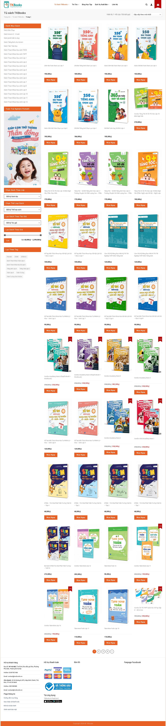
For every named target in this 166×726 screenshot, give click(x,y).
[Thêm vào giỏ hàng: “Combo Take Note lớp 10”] (62, 599)
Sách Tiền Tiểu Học (10, 46)
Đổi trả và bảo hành (10, 706)
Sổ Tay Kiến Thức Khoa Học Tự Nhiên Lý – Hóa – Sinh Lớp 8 (57, 442)
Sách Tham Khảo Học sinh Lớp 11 (16, 98)
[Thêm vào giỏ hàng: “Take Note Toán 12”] (122, 537)
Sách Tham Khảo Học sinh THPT (15, 54)
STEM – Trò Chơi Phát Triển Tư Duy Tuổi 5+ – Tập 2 (117, 504)
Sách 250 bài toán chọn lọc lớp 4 (145, 65)
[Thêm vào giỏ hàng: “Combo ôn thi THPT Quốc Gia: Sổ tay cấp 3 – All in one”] (152, 591)
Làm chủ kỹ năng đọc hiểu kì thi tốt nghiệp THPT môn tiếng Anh (146, 255)
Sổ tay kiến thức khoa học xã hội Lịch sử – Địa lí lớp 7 (88, 255)
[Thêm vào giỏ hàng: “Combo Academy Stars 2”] (122, 411)
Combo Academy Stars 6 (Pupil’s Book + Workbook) (57, 377)
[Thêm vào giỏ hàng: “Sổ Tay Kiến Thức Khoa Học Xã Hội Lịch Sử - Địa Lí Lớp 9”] (62, 225)
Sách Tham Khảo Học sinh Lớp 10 (16, 94)
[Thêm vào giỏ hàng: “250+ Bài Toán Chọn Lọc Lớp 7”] (62, 37)
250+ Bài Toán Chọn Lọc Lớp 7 (54, 65)
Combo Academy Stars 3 (112, 376)
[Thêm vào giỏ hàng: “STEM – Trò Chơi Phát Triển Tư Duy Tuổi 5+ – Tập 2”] (122, 475)
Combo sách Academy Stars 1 (144, 438)
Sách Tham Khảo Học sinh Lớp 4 (15, 70)
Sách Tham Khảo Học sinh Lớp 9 (15, 90)
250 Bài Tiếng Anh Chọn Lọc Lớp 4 (85, 128)
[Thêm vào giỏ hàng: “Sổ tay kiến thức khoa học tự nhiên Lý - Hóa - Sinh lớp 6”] (62, 288)
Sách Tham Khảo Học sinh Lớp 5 (15, 74)
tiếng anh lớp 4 (12, 268)
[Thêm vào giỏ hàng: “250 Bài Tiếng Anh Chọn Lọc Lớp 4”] (92, 100)
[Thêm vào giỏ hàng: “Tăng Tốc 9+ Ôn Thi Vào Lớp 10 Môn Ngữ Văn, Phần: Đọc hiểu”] (62, 163)
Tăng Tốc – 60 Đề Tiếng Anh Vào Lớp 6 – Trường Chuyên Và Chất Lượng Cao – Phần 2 (88, 192)
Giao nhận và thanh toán (11, 702)
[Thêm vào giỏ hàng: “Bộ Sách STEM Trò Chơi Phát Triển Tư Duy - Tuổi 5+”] (62, 537)
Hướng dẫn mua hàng (11, 698)
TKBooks (89, 724)
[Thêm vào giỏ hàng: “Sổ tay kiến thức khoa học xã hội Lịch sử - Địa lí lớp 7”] (92, 225)
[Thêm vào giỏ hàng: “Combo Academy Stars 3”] (122, 349)
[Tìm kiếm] (146, 4)
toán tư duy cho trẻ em (14, 276)
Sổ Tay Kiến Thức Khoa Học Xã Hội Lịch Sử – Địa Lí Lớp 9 (58, 255)
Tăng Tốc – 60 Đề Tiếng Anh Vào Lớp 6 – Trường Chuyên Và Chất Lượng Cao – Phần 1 (118, 192)
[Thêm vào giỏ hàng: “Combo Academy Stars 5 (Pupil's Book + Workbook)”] (92, 349)
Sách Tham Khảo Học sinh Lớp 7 (15, 82)
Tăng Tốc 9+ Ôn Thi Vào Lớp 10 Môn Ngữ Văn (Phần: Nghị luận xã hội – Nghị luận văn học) (147, 192)
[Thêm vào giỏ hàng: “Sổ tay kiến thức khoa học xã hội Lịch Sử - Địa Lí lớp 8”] (152, 288)
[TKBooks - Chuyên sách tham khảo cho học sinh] (13, 4)
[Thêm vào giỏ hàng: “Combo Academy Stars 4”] (152, 350)
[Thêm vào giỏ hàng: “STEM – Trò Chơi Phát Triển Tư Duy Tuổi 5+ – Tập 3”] (92, 475)
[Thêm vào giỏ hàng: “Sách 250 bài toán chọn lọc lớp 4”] (152, 37)
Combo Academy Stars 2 (112, 438)
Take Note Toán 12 (110, 566)
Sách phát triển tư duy (12, 38)
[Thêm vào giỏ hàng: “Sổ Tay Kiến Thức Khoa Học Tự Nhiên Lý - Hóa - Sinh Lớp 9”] (92, 412)
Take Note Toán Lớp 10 (111, 628)
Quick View (56, 37)
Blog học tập (87, 5)
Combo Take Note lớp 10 (52, 625)
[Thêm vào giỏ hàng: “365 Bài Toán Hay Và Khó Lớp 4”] (122, 100)
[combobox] (22, 196)
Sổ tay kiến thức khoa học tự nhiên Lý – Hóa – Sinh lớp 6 (57, 317)
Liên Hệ (115, 5)
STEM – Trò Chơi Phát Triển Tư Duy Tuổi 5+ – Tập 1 (147, 504)
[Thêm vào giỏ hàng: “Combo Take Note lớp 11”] (152, 537)
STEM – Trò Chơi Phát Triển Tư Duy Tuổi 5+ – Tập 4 (57, 504)
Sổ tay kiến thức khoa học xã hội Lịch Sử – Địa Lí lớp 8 (148, 317)
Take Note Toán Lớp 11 (81, 628)
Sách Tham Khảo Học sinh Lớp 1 (15, 58)
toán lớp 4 (10, 272)
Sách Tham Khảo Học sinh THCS (15, 50)
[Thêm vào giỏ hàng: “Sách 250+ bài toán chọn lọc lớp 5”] (122, 37)
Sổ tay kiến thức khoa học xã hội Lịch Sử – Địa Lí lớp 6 (118, 317)
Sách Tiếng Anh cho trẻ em (13, 42)
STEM (16, 257)
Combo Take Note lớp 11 (142, 566)
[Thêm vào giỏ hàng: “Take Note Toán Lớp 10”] (122, 600)
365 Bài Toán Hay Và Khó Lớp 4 (114, 128)
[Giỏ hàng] (158, 4)
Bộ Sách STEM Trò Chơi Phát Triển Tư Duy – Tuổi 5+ (57, 567)
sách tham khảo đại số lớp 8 (16, 265)
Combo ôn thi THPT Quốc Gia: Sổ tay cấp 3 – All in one (147, 609)
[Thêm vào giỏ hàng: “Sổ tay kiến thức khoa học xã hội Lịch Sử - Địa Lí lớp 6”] (122, 288)
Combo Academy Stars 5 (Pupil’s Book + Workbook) (87, 376)
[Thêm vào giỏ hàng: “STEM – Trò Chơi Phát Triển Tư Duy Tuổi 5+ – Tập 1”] (152, 475)
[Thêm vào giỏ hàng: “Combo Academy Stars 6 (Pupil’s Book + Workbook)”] (62, 349)
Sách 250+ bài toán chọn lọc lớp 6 (55, 128)
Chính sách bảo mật (10, 709)
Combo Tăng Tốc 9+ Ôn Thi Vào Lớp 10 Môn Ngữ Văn (146, 115)
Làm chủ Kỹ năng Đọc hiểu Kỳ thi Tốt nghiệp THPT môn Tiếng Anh (116, 255)
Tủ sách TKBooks (61, 5)
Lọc (7, 240)
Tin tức (75, 5)
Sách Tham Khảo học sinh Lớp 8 (15, 86)
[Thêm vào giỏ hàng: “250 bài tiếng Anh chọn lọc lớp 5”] (92, 37)
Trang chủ (7, 17)
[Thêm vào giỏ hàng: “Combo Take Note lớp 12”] (92, 537)
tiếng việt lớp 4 (24, 268)
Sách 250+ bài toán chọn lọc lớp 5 (115, 65)
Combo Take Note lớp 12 (82, 566)
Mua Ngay (51, 80)
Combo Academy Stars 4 (142, 378)
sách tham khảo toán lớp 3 (16, 261)
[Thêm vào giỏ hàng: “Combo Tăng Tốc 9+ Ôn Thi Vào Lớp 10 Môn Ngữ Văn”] (152, 94)
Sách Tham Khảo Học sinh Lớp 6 (15, 78)
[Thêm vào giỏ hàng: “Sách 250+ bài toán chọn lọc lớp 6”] (62, 100)
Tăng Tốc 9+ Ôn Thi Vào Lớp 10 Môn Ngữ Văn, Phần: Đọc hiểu (57, 192)
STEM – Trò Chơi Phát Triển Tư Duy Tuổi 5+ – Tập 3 (87, 504)
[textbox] (21, 196)
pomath (9, 257)
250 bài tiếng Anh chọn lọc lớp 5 (85, 65)
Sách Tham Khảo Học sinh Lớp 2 (15, 62)
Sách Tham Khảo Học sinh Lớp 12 (16, 102)
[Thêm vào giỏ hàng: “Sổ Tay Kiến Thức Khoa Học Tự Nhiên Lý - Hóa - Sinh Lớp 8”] (62, 412)
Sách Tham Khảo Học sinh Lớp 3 (15, 66)
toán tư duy (20, 272)
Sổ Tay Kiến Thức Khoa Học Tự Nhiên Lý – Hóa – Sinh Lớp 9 (87, 442)
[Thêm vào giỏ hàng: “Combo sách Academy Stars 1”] (152, 411)
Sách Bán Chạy (9, 30)
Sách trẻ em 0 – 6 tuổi (11, 34)
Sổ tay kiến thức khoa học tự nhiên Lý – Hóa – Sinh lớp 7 (87, 317)
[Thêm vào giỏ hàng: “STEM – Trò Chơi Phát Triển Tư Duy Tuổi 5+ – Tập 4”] (62, 475)
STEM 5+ (24, 257)
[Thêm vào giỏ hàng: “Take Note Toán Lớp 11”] (92, 600)
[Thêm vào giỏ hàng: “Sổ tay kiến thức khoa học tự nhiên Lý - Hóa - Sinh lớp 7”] (92, 288)
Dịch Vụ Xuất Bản (101, 5)
